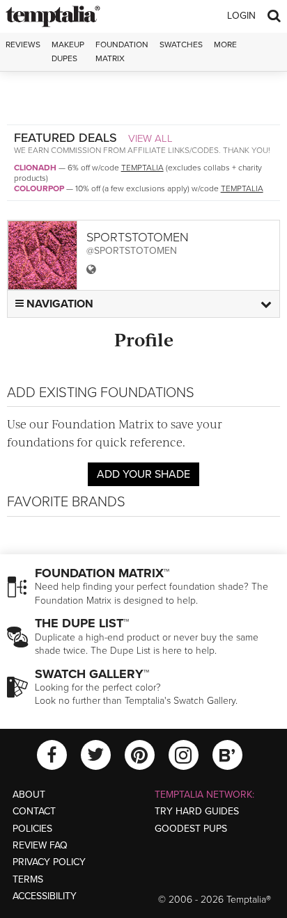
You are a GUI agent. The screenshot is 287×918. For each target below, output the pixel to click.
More (225, 44)
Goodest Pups (191, 829)
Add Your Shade (143, 474)
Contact (34, 811)
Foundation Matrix (121, 51)
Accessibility (45, 896)
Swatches (181, 44)
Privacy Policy (49, 862)
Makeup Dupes (68, 51)
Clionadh (35, 167)
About (29, 794)
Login (241, 16)
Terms (28, 879)
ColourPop (39, 188)
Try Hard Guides (197, 811)
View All (150, 138)
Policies (32, 829)
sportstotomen (137, 237)
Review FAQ (40, 845)
